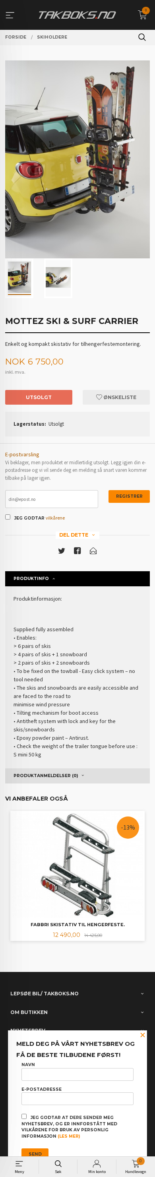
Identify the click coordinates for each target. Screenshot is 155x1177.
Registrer (129, 496)
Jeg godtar (29, 518)
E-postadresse (41, 1089)
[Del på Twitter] (61, 552)
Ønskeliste (119, 397)
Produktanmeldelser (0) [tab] (46, 775)
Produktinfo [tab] (31, 578)
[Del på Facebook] (77, 552)
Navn (28, 1064)
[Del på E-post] (93, 552)
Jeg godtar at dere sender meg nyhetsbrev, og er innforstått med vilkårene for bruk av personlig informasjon (69, 1127)
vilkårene (55, 518)
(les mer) (69, 1136)
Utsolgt (39, 397)
